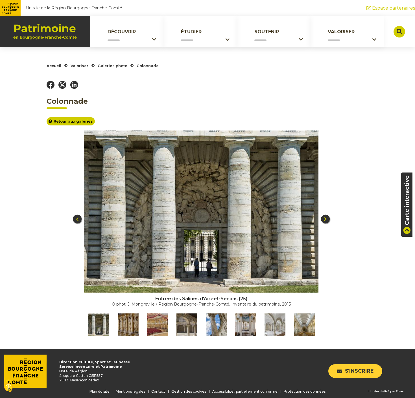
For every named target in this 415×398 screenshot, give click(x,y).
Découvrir (122, 31)
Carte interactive (406, 200)
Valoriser (341, 31)
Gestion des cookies (188, 391)
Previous (77, 219)
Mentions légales (130, 391)
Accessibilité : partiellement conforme (245, 391)
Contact (158, 391)
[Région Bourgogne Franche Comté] (10, 8)
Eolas (400, 391)
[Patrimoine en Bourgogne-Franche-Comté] (45, 31)
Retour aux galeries (73, 121)
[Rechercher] (399, 31)
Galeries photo (112, 65)
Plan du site (99, 391)
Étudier (191, 31)
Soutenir (266, 31)
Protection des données (305, 391)
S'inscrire (359, 371)
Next (325, 219)
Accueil (54, 65)
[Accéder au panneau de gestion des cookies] (8, 386)
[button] (50, 85)
